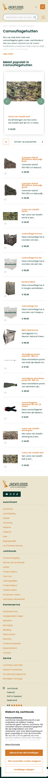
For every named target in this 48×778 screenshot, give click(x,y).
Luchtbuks (8, 509)
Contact (7, 653)
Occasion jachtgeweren (14, 674)
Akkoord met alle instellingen (24, 752)
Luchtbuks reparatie (13, 665)
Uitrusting (13, 26)
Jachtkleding (9, 513)
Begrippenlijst (9, 541)
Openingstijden (10, 581)
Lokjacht (7, 532)
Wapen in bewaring (12, 669)
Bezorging (8, 625)
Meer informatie (12, 744)
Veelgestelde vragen (13, 616)
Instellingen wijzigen (24, 769)
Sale (5, 536)
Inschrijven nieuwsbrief (14, 599)
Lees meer (8, 54)
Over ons (7, 576)
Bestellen (7, 620)
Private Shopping (11, 558)
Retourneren (9, 634)
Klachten (7, 639)
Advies (6, 567)
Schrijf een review (11, 594)
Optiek (6, 518)
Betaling (7, 630)
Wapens (7, 527)
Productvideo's (10, 572)
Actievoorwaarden (12, 643)
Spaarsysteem (10, 648)
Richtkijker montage (12, 679)
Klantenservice (10, 611)
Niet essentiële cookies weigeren (24, 761)
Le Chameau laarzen (13, 545)
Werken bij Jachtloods (13, 562)
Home (5, 26)
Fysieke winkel (10, 590)
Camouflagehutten (26, 26)
